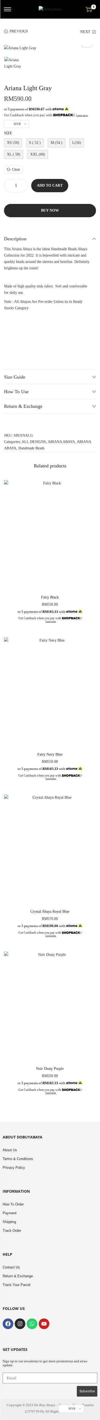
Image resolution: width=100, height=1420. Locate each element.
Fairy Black (50, 597)
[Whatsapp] (32, 1323)
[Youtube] (44, 1323)
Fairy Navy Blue (49, 754)
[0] (89, 9)
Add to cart (50, 185)
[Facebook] (8, 1323)
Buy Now (50, 210)
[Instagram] (20, 1323)
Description (15, 238)
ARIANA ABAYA (61, 442)
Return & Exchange (23, 406)
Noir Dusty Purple (50, 1069)
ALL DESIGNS (34, 442)
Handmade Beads (31, 448)
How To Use (16, 391)
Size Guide (14, 377)
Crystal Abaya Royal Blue (49, 912)
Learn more (82, 115)
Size (8, 133)
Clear (16, 169)
